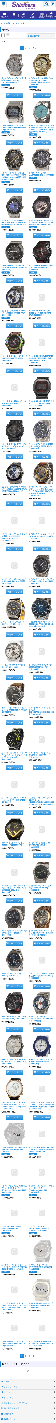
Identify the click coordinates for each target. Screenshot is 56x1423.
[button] (4, 4)
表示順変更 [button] (35, 36)
